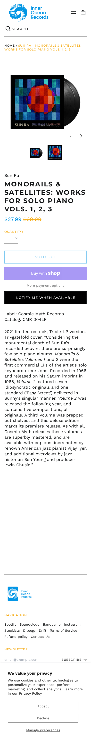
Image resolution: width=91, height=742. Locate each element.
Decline (43, 718)
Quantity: (13, 232)
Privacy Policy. (30, 693)
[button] (83, 13)
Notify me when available (45, 297)
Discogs (29, 630)
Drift (42, 630)
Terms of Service (63, 630)
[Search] (8, 29)
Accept (43, 706)
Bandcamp (52, 624)
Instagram (72, 624)
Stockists (12, 630)
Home (9, 45)
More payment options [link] (45, 285)
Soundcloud (30, 624)
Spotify (10, 624)
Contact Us (40, 637)
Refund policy (15, 637)
